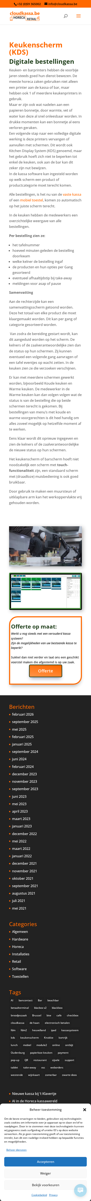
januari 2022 (22, 856)
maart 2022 (21, 848)
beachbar (53, 1000)
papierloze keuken (41, 1052)
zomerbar (51, 1075)
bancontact (26, 1000)
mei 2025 (19, 729)
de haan (35, 1023)
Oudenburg (18, 1052)
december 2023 (24, 774)
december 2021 (24, 863)
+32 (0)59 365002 (29, 4)
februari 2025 (23, 736)
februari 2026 (23, 714)
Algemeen (20, 931)
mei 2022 (19, 841)
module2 (41, 1045)
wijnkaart (34, 1075)
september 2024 (25, 751)
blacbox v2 (40, 1008)
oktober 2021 (22, 878)
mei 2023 (19, 804)
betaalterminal (20, 1008)
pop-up (15, 1060)
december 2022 (24, 833)
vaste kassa (72, 194)
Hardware (20, 939)
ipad (53, 1030)
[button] (85, 1110)
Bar (40, 1000)
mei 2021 (19, 908)
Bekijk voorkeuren (45, 1185)
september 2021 (25, 886)
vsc (43, 1067)
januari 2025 (22, 744)
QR (26, 1060)
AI (12, 1000)
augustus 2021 (23, 893)
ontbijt (69, 1045)
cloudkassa (17, 1023)
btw (49, 1015)
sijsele (55, 1060)
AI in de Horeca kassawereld (34, 1101)
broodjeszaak (19, 1015)
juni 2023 (19, 796)
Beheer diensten (16, 1150)
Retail (16, 961)
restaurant (40, 1060)
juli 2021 (18, 900)
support (69, 1060)
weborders (56, 1067)
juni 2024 (19, 759)
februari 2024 (23, 766)
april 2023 (20, 811)
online (56, 1045)
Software (19, 969)
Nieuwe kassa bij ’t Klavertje (34, 1093)
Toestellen (20, 976)
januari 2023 (22, 826)
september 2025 (25, 721)
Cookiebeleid (39, 1195)
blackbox (57, 1008)
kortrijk (63, 1037)
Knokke (48, 1037)
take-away (29, 1067)
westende (17, 1075)
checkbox (72, 1015)
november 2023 (24, 781)
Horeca (18, 946)
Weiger (45, 1173)
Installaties (20, 954)
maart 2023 (21, 818)
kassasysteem (70, 1030)
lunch (14, 1045)
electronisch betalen (57, 1023)
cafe (59, 1015)
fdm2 (24, 1030)
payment (63, 1052)
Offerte (45, 671)
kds (13, 1037)
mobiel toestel (31, 200)
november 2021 (24, 871)
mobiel (27, 1045)
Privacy (53, 1195)
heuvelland (39, 1030)
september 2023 (25, 789)
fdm (13, 1030)
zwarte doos (69, 1075)
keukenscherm (29, 1037)
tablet (14, 1067)
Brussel (36, 1015)
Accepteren (45, 1161)
